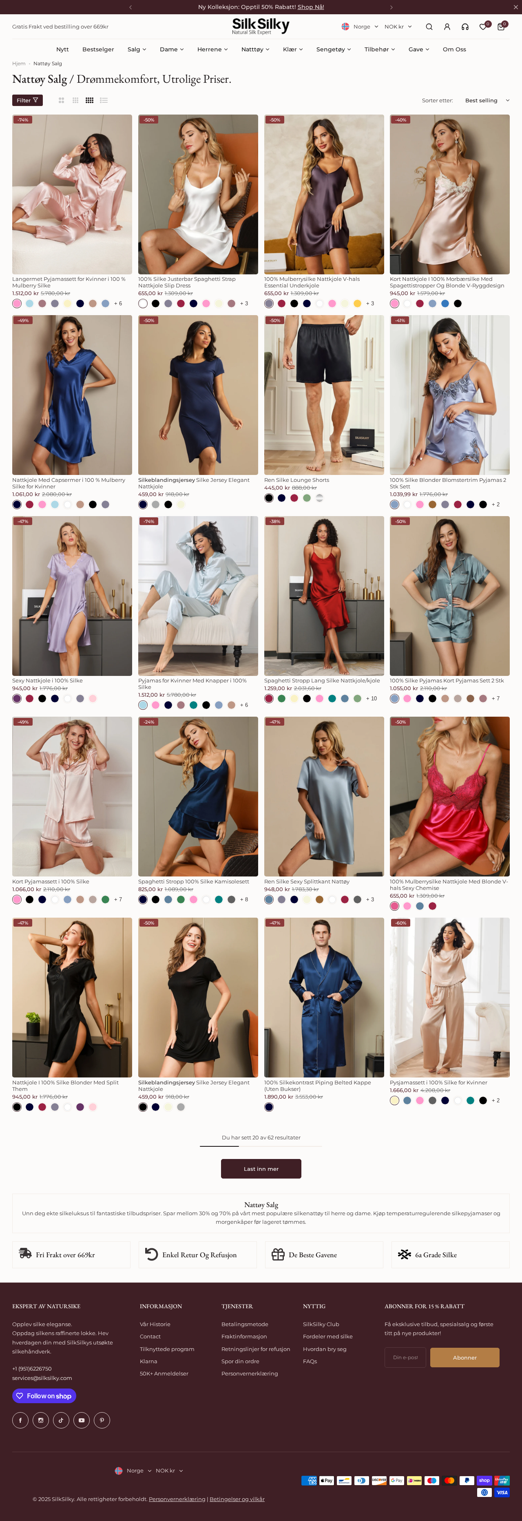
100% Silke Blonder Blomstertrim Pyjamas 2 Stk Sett (448, 483)
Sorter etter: (437, 100)
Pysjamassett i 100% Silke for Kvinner (438, 1082)
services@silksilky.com (42, 1378)
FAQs (310, 1361)
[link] (465, 27)
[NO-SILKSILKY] (261, 26)
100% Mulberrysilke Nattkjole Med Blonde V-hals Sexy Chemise (449, 884)
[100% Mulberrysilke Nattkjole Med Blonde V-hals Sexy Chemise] (450, 796)
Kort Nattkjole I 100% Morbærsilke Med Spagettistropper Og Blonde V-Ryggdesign (447, 282)
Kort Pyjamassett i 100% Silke (50, 881)
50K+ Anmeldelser (164, 1373)
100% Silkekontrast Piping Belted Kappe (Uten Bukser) (317, 1085)
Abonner (465, 1357)
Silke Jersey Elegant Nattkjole (194, 483)
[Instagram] (41, 1420)
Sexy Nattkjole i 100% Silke (47, 680)
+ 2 (496, 504)
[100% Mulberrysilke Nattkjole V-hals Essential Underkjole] (324, 194)
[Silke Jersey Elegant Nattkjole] (198, 395)
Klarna (148, 1361)
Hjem (19, 63)
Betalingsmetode (244, 1324)
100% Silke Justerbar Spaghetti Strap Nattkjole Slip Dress (187, 282)
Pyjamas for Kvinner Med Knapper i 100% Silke (192, 683)
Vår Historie (155, 1324)
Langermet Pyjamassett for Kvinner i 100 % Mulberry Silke (69, 282)
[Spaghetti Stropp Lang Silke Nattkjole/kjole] (324, 596)
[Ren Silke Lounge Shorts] (324, 395)
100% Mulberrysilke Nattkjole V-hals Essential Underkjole (312, 282)
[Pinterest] (102, 1420)
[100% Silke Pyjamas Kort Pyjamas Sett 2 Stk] (450, 596)
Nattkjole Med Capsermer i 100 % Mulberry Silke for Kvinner (68, 483)
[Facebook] (20, 1420)
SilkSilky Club (321, 1324)
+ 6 (118, 303)
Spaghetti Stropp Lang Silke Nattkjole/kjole (322, 680)
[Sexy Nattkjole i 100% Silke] (72, 596)
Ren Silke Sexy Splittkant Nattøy (306, 881)
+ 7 (496, 698)
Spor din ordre (240, 1361)
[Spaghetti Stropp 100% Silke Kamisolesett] (198, 796)
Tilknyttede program (167, 1349)
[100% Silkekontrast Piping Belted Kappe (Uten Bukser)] (324, 997)
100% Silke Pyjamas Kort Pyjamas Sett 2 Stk (447, 680)
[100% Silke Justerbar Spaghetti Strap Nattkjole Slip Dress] (198, 194)
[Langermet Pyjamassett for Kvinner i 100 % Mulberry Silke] (72, 194)
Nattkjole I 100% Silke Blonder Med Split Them (65, 1085)
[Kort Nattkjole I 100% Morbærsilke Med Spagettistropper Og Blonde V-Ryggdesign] (450, 194)
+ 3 (244, 303)
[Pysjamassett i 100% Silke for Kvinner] (450, 997)
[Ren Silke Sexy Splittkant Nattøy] (324, 796)
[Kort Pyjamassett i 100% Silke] (72, 796)
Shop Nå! (311, 7)
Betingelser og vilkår (237, 1499)
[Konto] (447, 26)
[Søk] (429, 26)
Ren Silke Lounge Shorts (296, 480)
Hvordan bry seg (325, 1349)
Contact (150, 1336)
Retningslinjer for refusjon (255, 1349)
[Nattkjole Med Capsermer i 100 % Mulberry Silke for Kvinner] (72, 395)
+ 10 (371, 698)
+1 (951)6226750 (32, 1368)
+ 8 (244, 899)
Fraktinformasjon (244, 1336)
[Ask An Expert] (465, 27)
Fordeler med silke (328, 1336)
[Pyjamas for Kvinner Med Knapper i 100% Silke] (198, 596)
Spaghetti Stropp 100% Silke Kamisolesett (193, 881)
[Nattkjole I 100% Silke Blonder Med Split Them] (72, 997)
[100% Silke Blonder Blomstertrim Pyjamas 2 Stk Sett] (450, 395)
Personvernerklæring (249, 1373)
